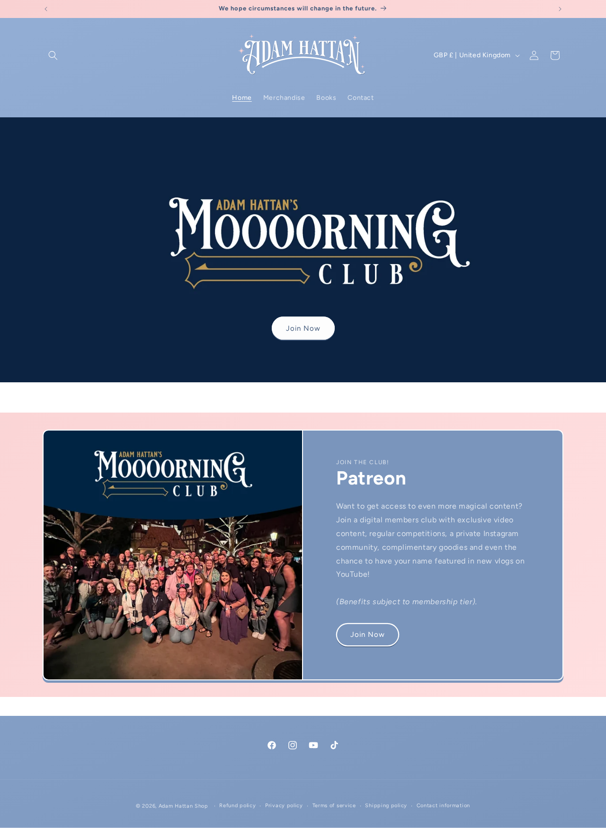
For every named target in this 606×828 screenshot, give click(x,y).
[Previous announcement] (46, 9)
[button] (53, 55)
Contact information (443, 805)
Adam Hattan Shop (183, 806)
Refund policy (237, 805)
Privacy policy (284, 805)
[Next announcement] (560, 9)
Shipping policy (386, 805)
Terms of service (334, 805)
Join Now (303, 328)
